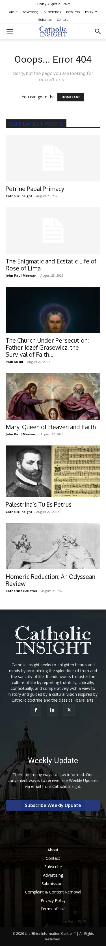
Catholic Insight (19, 196)
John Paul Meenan (21, 275)
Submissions (52, 12)
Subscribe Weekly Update (53, 805)
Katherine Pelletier (21, 591)
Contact (62, 20)
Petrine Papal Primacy (35, 188)
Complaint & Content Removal (53, 892)
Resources (73, 12)
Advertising (30, 12)
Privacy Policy (53, 900)
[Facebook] (36, 710)
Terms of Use (53, 908)
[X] (69, 710)
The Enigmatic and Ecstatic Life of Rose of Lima (51, 264)
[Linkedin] (53, 710)
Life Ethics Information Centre (48, 933)
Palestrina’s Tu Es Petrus (39, 504)
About (13, 12)
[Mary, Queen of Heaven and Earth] (53, 396)
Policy (89, 12)
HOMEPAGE (71, 97)
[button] (10, 31)
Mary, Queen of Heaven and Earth (51, 427)
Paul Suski (14, 362)
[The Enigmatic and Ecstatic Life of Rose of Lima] (53, 230)
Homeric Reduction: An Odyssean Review (50, 580)
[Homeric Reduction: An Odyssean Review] (53, 546)
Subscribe (44, 20)
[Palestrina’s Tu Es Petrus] (53, 471)
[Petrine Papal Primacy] (53, 158)
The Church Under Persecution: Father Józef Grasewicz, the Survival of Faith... (47, 347)
